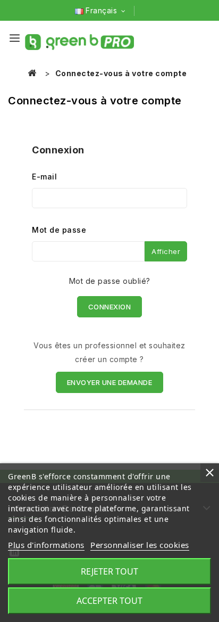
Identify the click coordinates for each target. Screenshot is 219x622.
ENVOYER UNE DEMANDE (110, 382)
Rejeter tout (109, 571)
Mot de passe (59, 229)
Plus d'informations (46, 544)
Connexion (109, 306)
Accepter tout (109, 601)
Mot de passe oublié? (109, 280)
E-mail (44, 176)
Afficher (165, 251)
